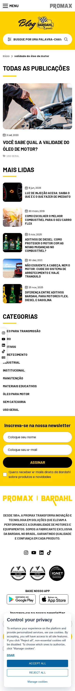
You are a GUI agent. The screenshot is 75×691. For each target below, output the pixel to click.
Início (6, 56)
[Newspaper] (3, 357)
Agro (7, 338)
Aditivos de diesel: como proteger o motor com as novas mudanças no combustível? (44, 245)
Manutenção (13, 378)
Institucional (14, 370)
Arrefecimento (15, 354)
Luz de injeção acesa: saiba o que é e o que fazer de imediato (48, 194)
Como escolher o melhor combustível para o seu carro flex (48, 219)
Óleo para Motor (16, 393)
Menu (14, 6)
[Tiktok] (3, 351)
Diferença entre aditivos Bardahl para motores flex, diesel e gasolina (46, 296)
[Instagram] (3, 333)
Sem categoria (14, 401)
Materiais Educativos (20, 386)
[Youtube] (3, 339)
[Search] (66, 39)
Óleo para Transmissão (21, 331)
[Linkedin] (3, 345)
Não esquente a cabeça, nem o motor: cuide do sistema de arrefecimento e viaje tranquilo (47, 271)
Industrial (11, 362)
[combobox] (32, 39)
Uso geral (13, 155)
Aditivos (9, 346)
